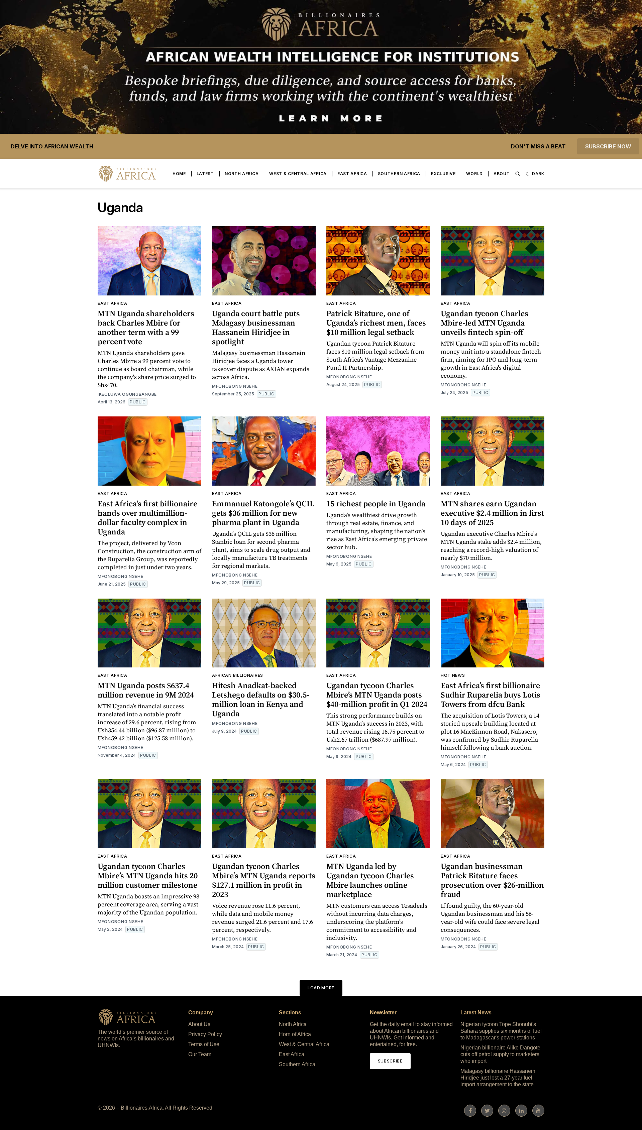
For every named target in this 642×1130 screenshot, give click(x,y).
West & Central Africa (298, 173)
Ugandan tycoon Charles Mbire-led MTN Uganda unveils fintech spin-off (484, 323)
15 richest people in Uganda (375, 503)
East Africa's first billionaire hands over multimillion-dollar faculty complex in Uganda (147, 517)
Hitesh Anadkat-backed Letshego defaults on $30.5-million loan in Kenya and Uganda (260, 699)
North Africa (241, 173)
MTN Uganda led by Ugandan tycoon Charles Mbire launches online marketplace (370, 880)
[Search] (517, 173)
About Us (199, 1024)
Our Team (199, 1054)
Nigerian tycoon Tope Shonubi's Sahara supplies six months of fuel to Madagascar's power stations (501, 1030)
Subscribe (390, 1060)
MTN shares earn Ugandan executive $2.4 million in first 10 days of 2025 (492, 513)
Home (179, 173)
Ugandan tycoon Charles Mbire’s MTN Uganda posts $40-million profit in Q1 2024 (376, 695)
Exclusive (443, 173)
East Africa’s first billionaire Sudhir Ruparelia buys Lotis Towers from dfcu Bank (490, 695)
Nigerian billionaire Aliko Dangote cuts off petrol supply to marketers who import (500, 1054)
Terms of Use (203, 1044)
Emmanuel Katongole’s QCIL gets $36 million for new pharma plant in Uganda (263, 513)
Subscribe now (608, 146)
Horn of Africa (295, 1034)
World (474, 173)
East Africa (352, 173)
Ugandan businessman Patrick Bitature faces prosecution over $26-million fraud (492, 880)
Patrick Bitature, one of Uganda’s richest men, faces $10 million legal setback (376, 323)
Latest (205, 173)
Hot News (453, 675)
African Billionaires (237, 675)
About (502, 173)
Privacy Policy (205, 1034)
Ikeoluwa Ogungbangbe (127, 394)
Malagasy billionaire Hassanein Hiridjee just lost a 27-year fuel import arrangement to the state (497, 1077)
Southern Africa (399, 173)
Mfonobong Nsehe (235, 386)
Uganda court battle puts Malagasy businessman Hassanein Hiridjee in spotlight (256, 327)
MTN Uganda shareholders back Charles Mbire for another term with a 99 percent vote (146, 327)
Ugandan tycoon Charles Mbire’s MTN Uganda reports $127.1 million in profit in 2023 (263, 880)
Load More (321, 987)
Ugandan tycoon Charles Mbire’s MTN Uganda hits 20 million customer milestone (148, 875)
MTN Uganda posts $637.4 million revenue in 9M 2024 (146, 690)
